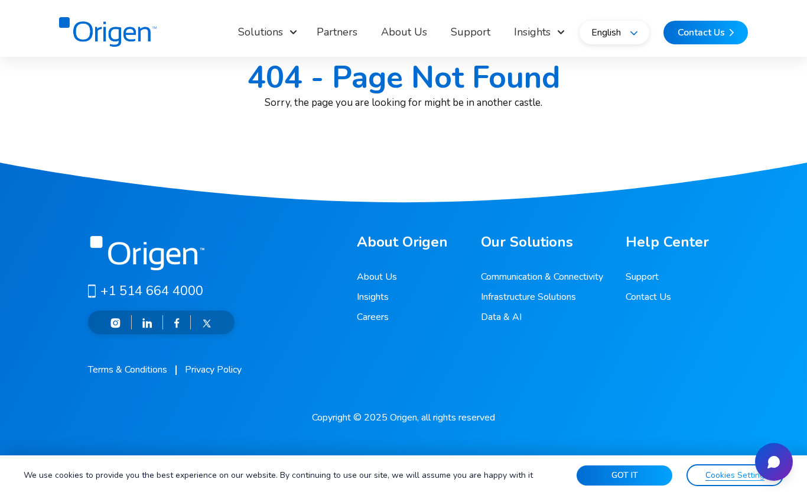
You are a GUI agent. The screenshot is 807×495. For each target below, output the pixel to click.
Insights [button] (532, 32)
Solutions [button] (260, 32)
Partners (337, 32)
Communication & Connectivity (542, 276)
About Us (404, 32)
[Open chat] (774, 462)
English (606, 32)
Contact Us (648, 296)
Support (470, 32)
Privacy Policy (213, 369)
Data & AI (501, 316)
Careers (373, 316)
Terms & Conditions (127, 369)
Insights (373, 296)
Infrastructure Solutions (528, 296)
